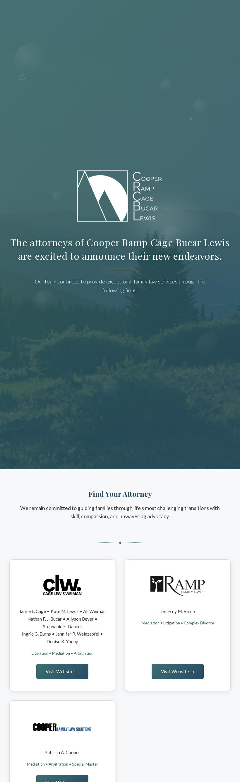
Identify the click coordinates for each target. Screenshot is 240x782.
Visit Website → (62, 671)
